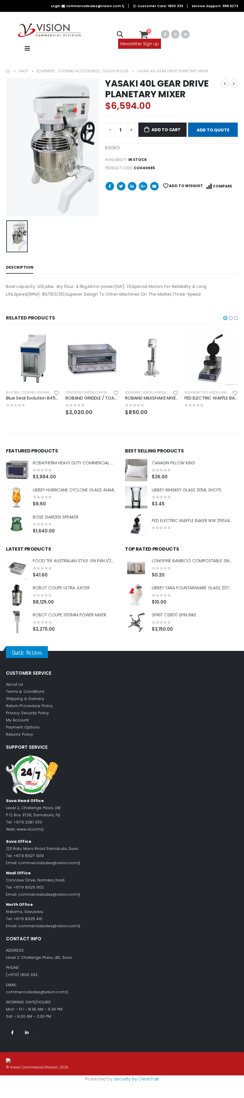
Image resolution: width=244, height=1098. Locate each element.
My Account (17, 720)
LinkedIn (132, 186)
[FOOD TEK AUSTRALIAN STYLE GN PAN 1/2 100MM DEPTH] (17, 568)
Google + (143, 186)
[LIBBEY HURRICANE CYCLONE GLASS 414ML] (17, 497)
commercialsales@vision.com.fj (49, 863)
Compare (222, 186)
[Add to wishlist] (57, 392)
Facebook (110, 186)
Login (55, 6)
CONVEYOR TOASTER (79, 392)
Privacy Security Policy (27, 713)
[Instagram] (175, 34)
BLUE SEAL (13, 392)
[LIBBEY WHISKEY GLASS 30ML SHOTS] (136, 497)
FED (204, 392)
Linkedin (27, 1033)
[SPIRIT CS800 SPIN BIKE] (136, 622)
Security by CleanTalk (136, 1079)
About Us (15, 684)
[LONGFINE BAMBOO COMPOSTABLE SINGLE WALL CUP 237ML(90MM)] (136, 568)
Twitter (121, 186)
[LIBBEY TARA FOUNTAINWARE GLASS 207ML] (136, 595)
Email (154, 186)
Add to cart (166, 130)
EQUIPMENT (45, 392)
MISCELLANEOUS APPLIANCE (163, 392)
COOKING (28, 392)
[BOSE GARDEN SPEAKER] (17, 524)
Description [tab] (19, 267)
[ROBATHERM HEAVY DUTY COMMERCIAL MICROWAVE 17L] (17, 470)
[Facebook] (165, 34)
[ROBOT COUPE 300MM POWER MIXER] (17, 622)
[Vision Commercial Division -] (49, 30)
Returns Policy (19, 734)
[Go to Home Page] (8, 71)
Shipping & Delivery (25, 698)
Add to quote (213, 130)
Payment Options (23, 727)
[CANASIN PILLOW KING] (136, 470)
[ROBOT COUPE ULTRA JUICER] (17, 595)
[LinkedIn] (185, 34)
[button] (225, 318)
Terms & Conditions (25, 691)
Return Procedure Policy (29, 706)
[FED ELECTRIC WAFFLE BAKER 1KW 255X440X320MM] (136, 524)
